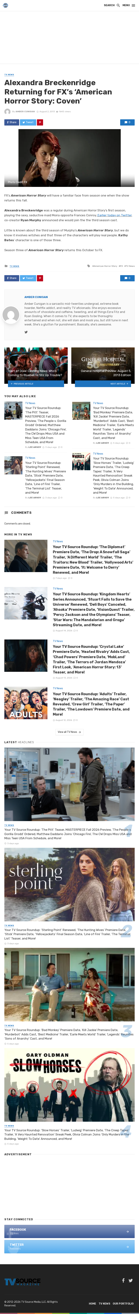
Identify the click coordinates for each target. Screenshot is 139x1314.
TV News (9, 75)
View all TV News (67, 732)
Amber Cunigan (25, 111)
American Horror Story (105, 266)
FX (121, 266)
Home (92, 1303)
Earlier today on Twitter (115, 215)
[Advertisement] (69, 38)
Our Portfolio (123, 1303)
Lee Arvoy (34, 447)
